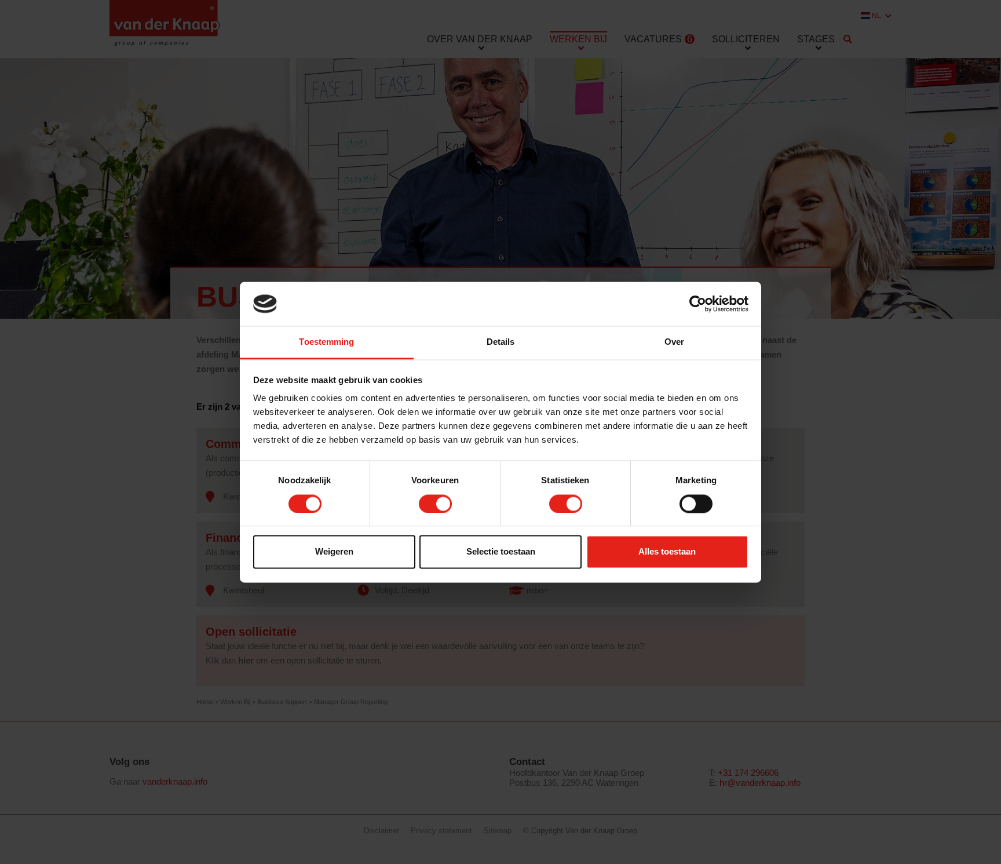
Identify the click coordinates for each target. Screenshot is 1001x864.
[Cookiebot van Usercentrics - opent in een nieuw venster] (697, 303)
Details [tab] (501, 342)
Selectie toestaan (500, 552)
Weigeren (334, 552)
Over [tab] (674, 342)
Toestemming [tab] (326, 342)
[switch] (435, 503)
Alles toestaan (667, 552)
